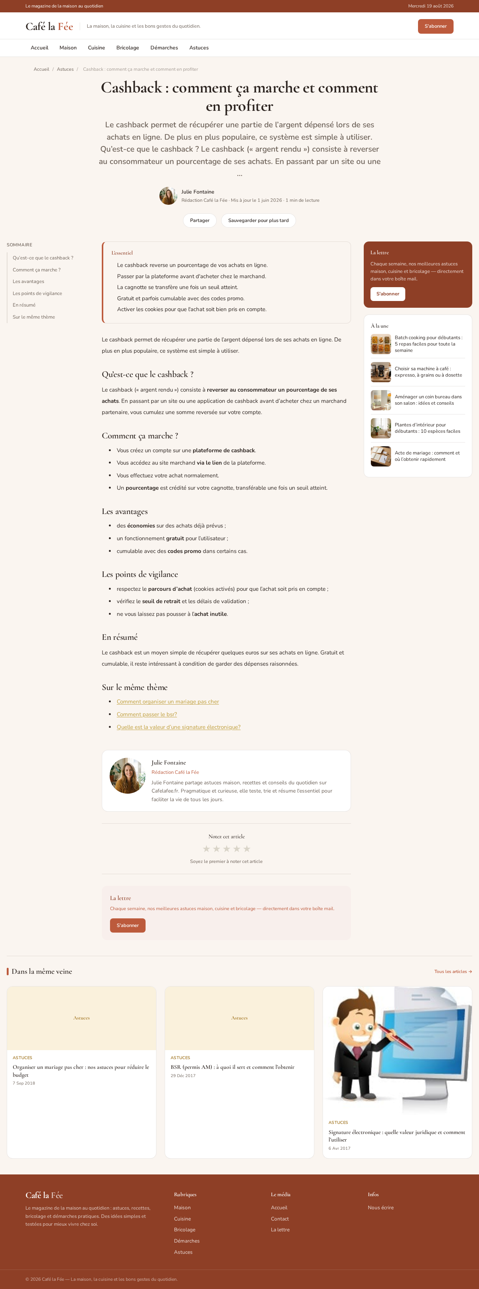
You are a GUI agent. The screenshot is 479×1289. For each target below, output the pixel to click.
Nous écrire (381, 1207)
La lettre (280, 1229)
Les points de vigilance (37, 293)
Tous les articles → (453, 972)
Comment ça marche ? (37, 269)
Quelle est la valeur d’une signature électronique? (179, 727)
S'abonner (436, 26)
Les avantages (28, 281)
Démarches (164, 47)
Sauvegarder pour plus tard (258, 220)
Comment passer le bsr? (147, 714)
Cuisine (96, 47)
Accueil (39, 47)
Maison (68, 47)
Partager (200, 220)
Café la (49, 26)
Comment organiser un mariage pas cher (168, 701)
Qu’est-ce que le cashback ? (43, 258)
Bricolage (127, 47)
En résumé (24, 305)
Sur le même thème (34, 317)
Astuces (199, 47)
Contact (280, 1218)
